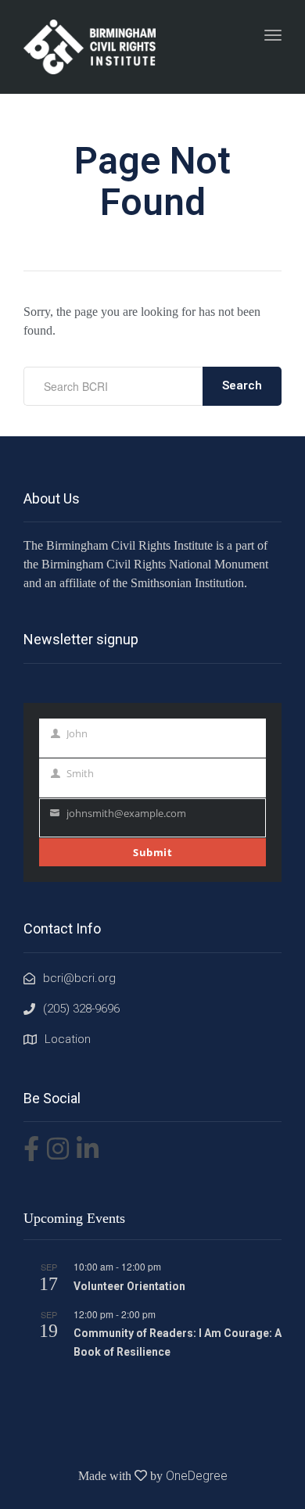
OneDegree (197, 1475)
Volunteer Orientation (129, 1286)
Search (242, 385)
